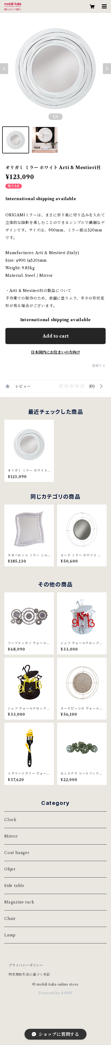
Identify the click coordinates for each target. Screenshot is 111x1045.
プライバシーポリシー (26, 965)
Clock (10, 819)
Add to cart (56, 336)
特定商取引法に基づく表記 (29, 974)
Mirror (11, 836)
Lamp (10, 935)
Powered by (50, 993)
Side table (14, 885)
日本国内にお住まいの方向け (55, 352)
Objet (9, 869)
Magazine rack (19, 902)
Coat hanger (16, 852)
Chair (10, 918)
